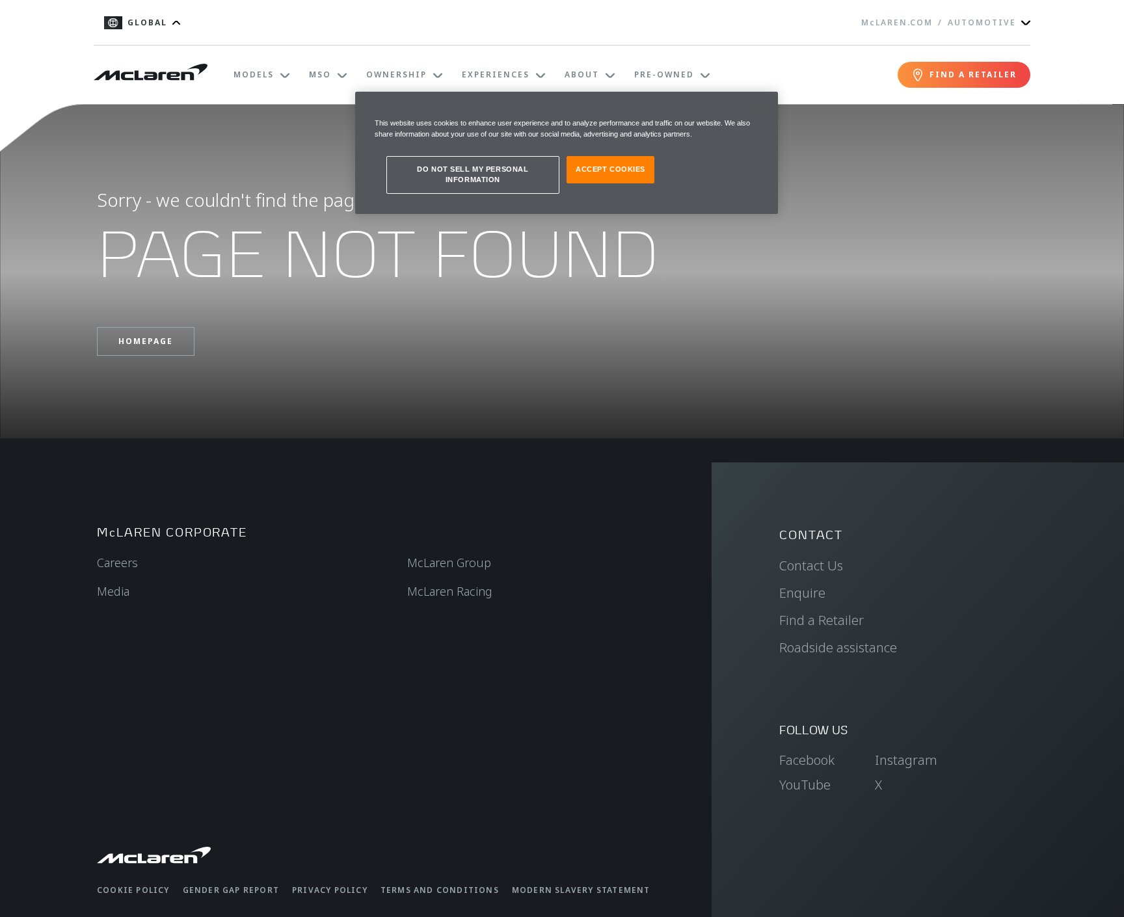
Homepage (145, 341)
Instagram (906, 760)
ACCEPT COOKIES (610, 169)
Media (113, 591)
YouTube (805, 784)
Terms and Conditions (440, 890)
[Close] (759, 107)
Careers (117, 562)
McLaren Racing (449, 591)
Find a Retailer (821, 620)
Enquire (802, 593)
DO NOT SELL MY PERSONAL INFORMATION (472, 174)
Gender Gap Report (231, 890)
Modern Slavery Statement (581, 890)
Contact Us (811, 565)
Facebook (807, 760)
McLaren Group (449, 562)
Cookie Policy (133, 890)
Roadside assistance (838, 647)
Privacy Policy (330, 890)
